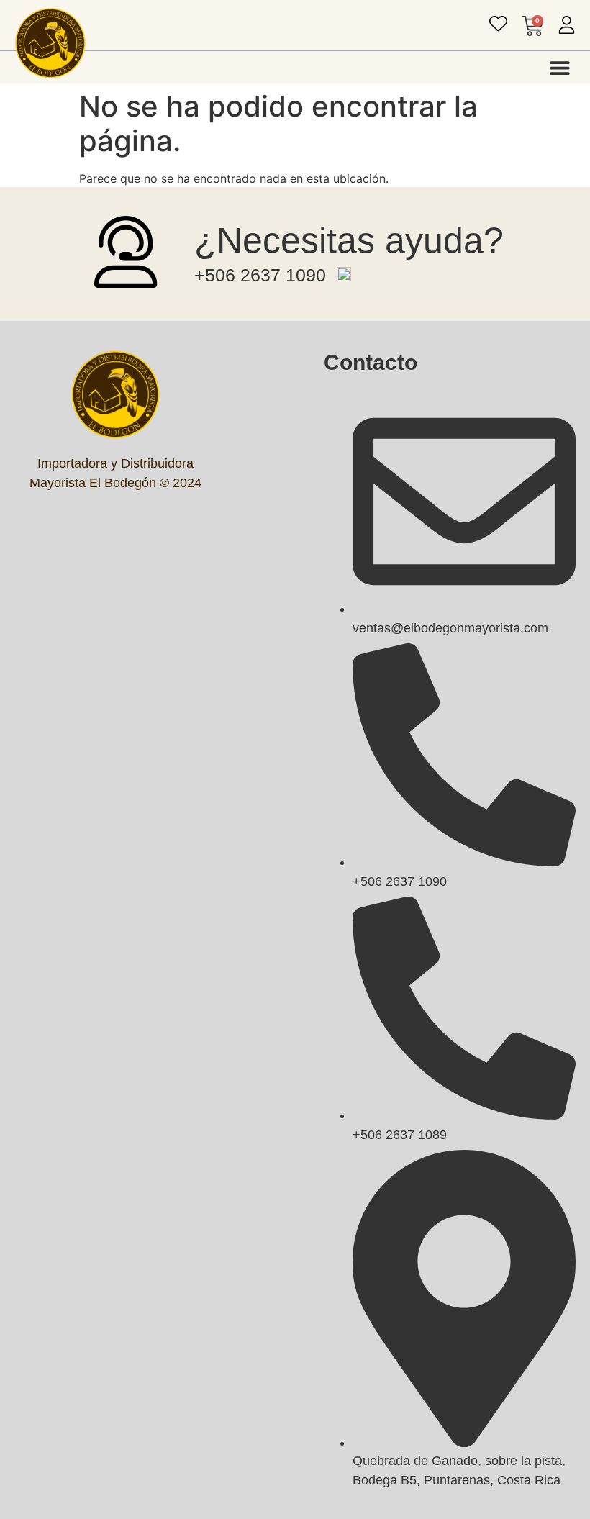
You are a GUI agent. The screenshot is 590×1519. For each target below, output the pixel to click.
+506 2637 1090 (260, 275)
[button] (559, 67)
